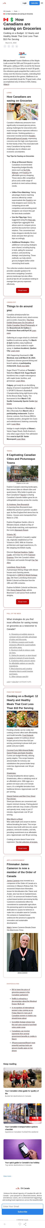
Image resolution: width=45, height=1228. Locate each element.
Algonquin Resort (21, 530)
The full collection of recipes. (27, 842)
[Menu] (42, 2)
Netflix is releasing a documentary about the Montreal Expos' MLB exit (24, 1001)
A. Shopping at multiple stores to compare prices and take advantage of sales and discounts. (23, 636)
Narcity (23, 495)
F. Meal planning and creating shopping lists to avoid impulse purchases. (21, 671)
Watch (6, 84)
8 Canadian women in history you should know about (24, 1015)
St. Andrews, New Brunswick (18, 504)
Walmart (15, 173)
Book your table (23, 366)
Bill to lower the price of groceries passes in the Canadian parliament (21, 992)
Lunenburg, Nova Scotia (16, 567)
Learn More (20, 381)
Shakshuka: (11, 773)
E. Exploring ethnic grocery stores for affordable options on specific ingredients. (22, 663)
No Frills (26, 170)
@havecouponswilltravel (21, 1043)
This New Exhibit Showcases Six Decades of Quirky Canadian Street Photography (21, 322)
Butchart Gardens (21, 552)
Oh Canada (7, 11)
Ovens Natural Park (18, 590)
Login (25, 3)
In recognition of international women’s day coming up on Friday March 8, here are (23, 1010)
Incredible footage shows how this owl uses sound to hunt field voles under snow (24, 1024)
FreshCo (25, 173)
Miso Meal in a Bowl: (15, 819)
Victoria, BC (11, 534)
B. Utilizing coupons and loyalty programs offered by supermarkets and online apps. (22, 644)
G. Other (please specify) (18, 677)
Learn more (15, 351)
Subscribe (34, 3)
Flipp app (31, 220)
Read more (22, 290)
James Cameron (13, 881)
